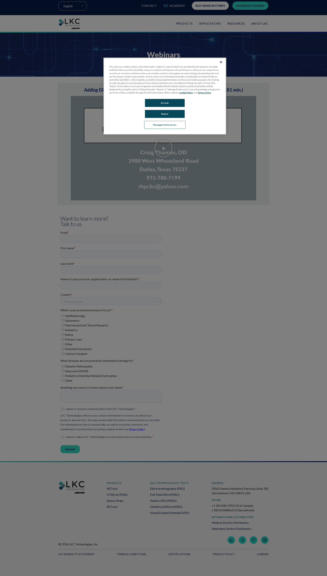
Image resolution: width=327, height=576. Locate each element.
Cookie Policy (186, 92)
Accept (165, 103)
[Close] (221, 62)
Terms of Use (204, 92)
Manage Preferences (164, 125)
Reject (164, 114)
